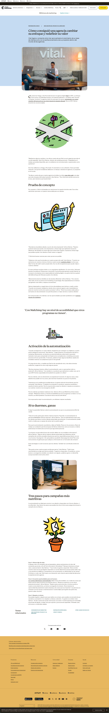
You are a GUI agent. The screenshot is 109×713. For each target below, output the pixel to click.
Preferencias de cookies (68, 707)
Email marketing (14, 667)
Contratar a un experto (88, 665)
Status (12, 679)
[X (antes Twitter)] (52, 699)
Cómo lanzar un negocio (82, 610)
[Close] (107, 710)
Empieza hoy (76, 3)
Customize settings (98, 710)
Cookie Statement (49, 710)
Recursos (38, 7)
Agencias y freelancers (58, 663)
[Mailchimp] (29, 1)
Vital (67, 95)
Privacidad (50, 707)
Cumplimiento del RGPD (16, 675)
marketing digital (66, 262)
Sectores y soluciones (18, 7)
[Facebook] (49, 699)
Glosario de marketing (36, 667)
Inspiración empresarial (60, 610)
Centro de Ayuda (86, 667)
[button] (65, 7)
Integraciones (29, 7)
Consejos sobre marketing (36, 663)
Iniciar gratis (103, 7)
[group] (65, 7)
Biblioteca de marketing (47, 13)
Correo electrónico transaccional (18, 670)
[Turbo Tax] (10, 1)
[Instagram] (56, 699)
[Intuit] (3, 1)
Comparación (14, 672)
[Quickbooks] (22, 1)
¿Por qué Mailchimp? (15, 663)
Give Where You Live (72, 667)
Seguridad (13, 677)
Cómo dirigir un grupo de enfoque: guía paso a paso (20, 648)
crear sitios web (69, 175)
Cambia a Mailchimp (48, 7)
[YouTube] (63, 699)
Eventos (54, 667)
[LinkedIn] (59, 699)
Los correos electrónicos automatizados (39, 580)
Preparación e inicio (34, 25)
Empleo (69, 670)
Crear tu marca (57, 612)
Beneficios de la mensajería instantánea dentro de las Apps (22, 645)
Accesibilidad (71, 672)
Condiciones (55, 707)
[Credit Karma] (16, 1)
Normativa (61, 707)
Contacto (85, 663)
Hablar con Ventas (87, 670)
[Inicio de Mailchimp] (6, 7)
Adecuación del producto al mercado (54, 25)
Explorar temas (64, 13)
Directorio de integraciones (37, 670)
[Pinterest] (66, 699)
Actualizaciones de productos (17, 665)
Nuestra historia (71, 663)
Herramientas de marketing (38, 610)
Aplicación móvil (14, 682)
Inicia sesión (93, 7)
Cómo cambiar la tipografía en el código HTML (19, 643)
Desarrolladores (56, 665)
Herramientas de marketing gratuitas (39, 665)
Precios (57, 7)
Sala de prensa (71, 665)
